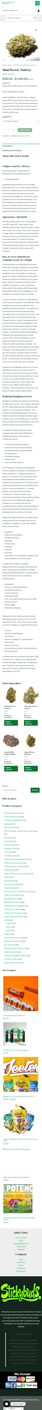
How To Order (21, 1238)
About (21, 1265)
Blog (21, 1241)
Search (5, 786)
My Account (21, 1271)
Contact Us (21, 1268)
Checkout (21, 1262)
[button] (36, 30)
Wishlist (21, 1250)
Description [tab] (7, 146)
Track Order (21, 1247)
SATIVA (16, 65)
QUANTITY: (7, 117)
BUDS (10, 65)
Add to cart (25, 130)
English (11, 1408)
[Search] (35, 18)
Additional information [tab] (12, 151)
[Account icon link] (39, 11)
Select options (8, 723)
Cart (21, 1259)
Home (4, 65)
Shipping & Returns (21, 1244)
